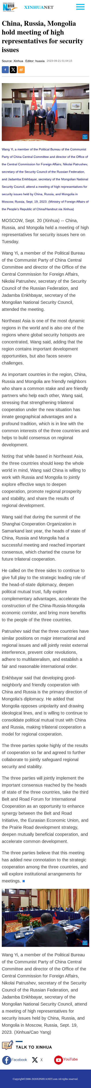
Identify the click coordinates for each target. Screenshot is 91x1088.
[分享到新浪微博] (21, 69)
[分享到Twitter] (13, 69)
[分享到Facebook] (5, 69)
